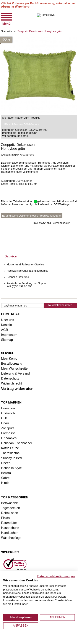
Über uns (7, 320)
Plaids (5, 518)
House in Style (11, 468)
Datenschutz (10, 378)
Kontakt (6, 325)
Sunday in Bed (11, 458)
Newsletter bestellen (60, 305)
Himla (5, 483)
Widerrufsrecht (11, 383)
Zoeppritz (7, 428)
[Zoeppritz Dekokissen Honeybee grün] (39, 38)
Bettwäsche (9, 503)
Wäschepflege (11, 537)
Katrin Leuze (10, 448)
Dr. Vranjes (9, 438)
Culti (4, 418)
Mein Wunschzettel (14, 368)
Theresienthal (10, 453)
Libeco (5, 463)
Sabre (5, 478)
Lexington (8, 408)
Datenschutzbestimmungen (56, 576)
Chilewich (8, 413)
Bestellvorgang (11, 363)
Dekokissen (9, 513)
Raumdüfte (9, 523)
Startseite (6, 31)
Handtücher (9, 532)
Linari (5, 423)
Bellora (6, 473)
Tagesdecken (10, 508)
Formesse (8, 433)
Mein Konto (9, 358)
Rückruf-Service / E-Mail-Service (21, 124)
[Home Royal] (46, 18)
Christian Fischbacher (16, 443)
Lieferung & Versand (15, 373)
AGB (4, 330)
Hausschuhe (10, 528)
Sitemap (7, 339)
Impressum (9, 335)
